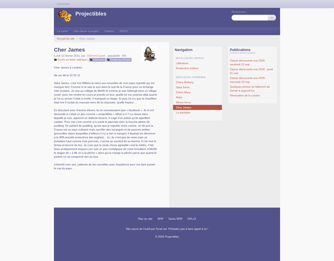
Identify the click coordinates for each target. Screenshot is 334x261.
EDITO (124, 31)
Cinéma (109, 31)
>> (272, 17)
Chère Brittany (184, 82)
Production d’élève (120, 59)
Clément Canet (96, 55)
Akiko (179, 97)
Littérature (99, 59)
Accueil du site (65, 38)
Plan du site (145, 218)
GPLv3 (191, 218)
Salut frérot (182, 87)
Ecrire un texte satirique (72, 59)
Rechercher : (239, 11)
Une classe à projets (86, 31)
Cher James (183, 107)
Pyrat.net (161, 228)
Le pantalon (183, 112)
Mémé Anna (183, 102)
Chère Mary (183, 92)
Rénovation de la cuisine (245, 95)
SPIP (160, 218)
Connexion (63, 3)
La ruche (62, 31)
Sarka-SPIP (175, 218)
